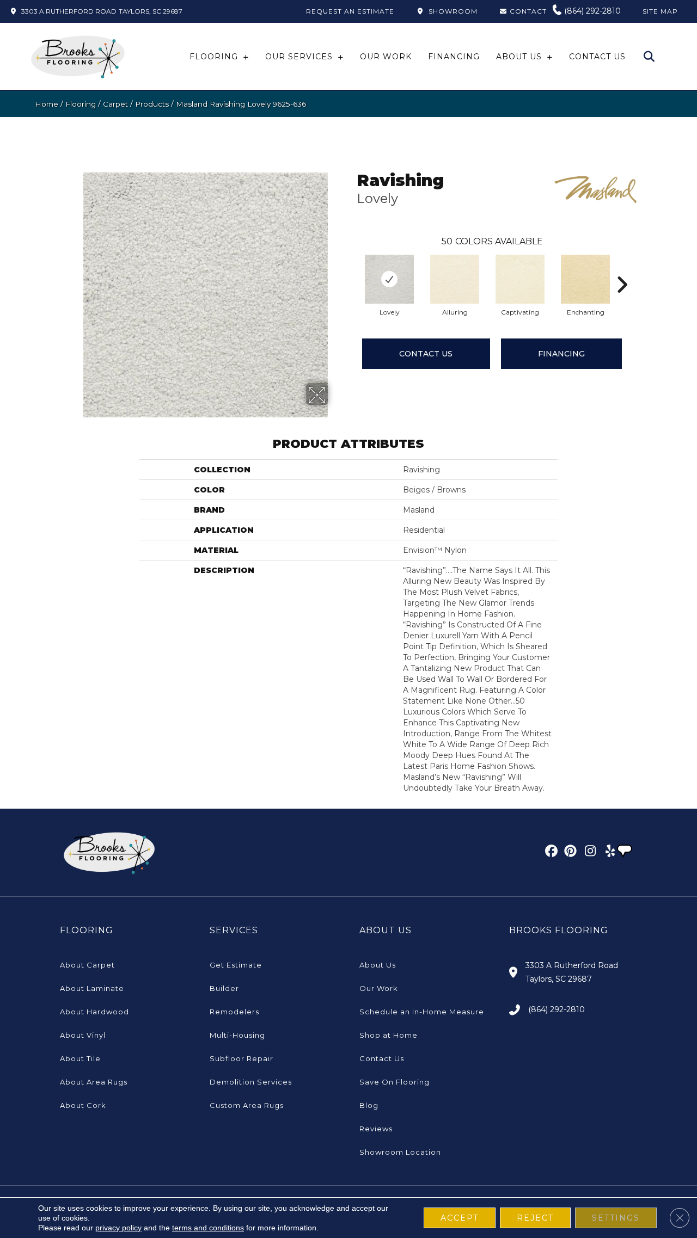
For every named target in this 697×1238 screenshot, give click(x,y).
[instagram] (588, 852)
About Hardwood (94, 1011)
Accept (460, 1218)
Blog (368, 1105)
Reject (535, 1218)
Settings (616, 1218)
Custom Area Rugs (247, 1105)
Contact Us (426, 354)
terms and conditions (208, 1227)
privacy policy (118, 1227)
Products (152, 104)
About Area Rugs (93, 1081)
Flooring (80, 104)
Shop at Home (388, 1035)
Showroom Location (400, 1152)
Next (622, 268)
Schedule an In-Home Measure (421, 1011)
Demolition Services (251, 1081)
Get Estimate (236, 964)
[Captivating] (520, 279)
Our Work (378, 988)
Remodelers (234, 1011)
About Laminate (92, 988)
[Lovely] (389, 279)
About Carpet (87, 964)
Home (46, 104)
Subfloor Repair (241, 1058)
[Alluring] (454, 279)
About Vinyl (83, 1035)
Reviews (376, 1128)
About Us (377, 964)
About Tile (80, 1058)
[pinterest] (569, 852)
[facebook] (550, 852)
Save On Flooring (394, 1081)
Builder (224, 988)
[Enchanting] (585, 279)
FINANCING (561, 354)
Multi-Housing (237, 1035)
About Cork (83, 1105)
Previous (351, 268)
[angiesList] (625, 852)
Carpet (115, 104)
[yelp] (607, 852)
